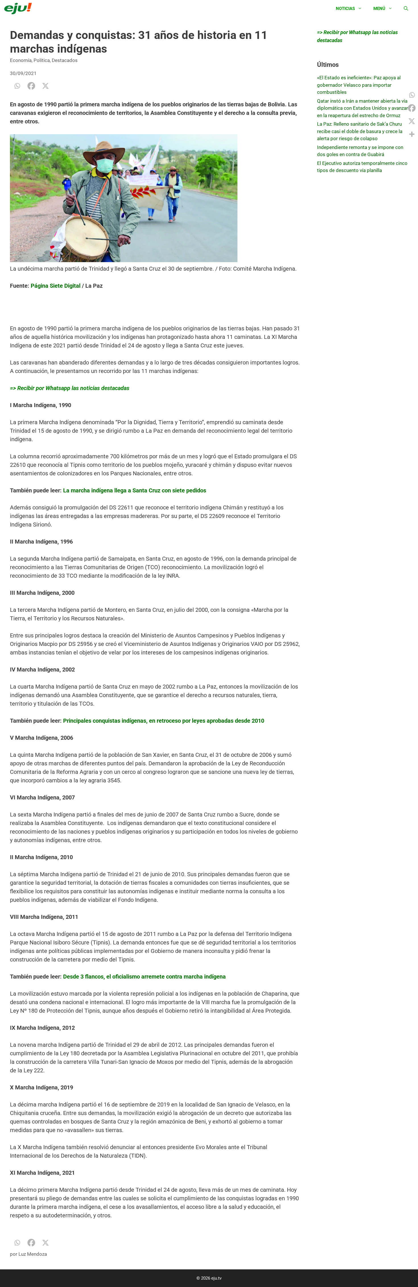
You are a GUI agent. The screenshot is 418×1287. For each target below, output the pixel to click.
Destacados (65, 60)
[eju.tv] (19, 8)
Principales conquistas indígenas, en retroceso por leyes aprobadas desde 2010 (163, 720)
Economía (21, 60)
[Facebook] (31, 86)
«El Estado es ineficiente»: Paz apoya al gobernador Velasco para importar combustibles (359, 85)
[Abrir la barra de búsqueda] (406, 8)
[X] (45, 86)
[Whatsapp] (17, 86)
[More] (412, 134)
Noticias (345, 8)
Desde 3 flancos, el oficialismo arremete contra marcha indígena (144, 976)
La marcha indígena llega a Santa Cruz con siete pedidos (134, 490)
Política (42, 60)
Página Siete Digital (55, 285)
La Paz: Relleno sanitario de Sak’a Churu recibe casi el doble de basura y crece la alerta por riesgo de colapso (359, 131)
